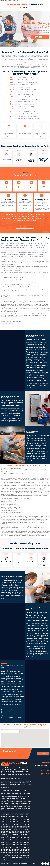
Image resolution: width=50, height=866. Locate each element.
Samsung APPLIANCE (25, 4)
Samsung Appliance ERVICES (14, 764)
